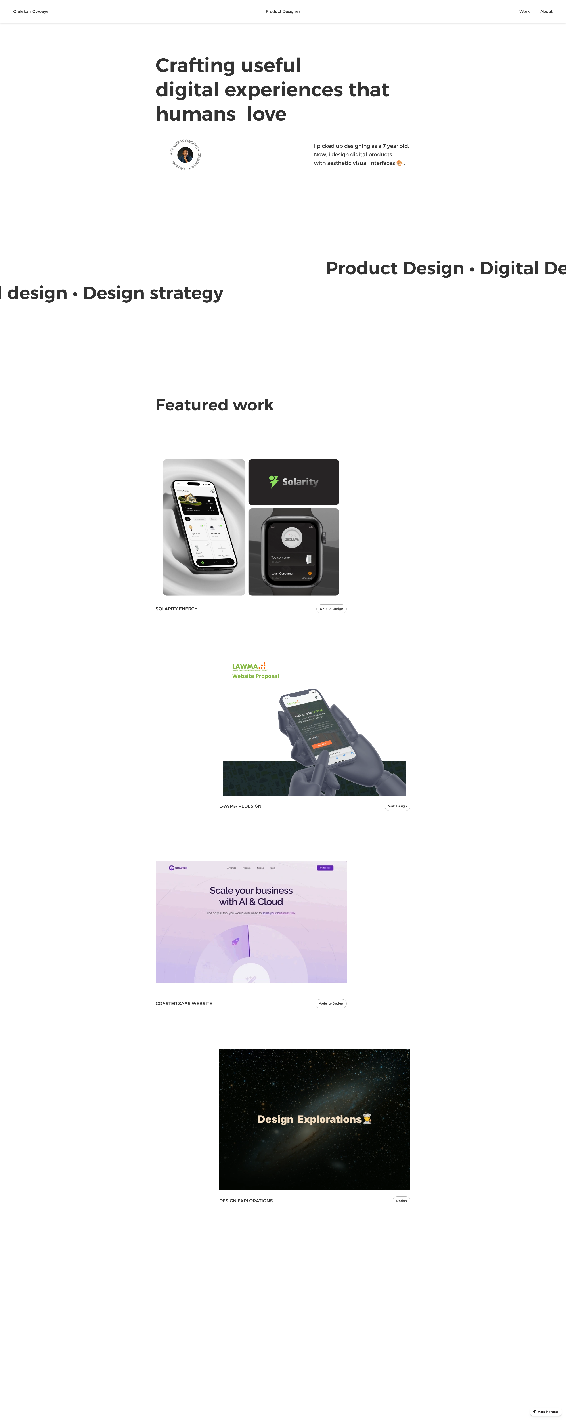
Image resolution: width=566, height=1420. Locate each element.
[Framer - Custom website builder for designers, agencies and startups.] (546, 1412)
